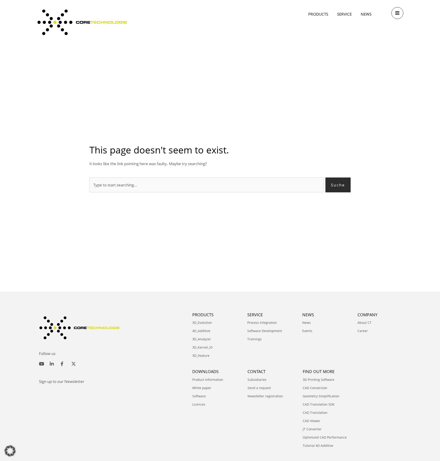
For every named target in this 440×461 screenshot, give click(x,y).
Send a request (259, 388)
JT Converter (312, 429)
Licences (198, 404)
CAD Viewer (311, 421)
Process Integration (262, 322)
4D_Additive (201, 331)
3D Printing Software (318, 379)
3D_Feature (200, 355)
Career (363, 331)
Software (199, 396)
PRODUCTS (203, 314)
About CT (364, 322)
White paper (201, 388)
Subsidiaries (257, 379)
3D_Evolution (202, 322)
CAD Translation (315, 412)
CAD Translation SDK (319, 404)
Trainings (254, 339)
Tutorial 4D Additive (318, 445)
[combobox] (206, 184)
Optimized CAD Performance (325, 437)
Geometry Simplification (321, 396)
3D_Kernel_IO (202, 347)
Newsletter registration (265, 396)
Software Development (264, 331)
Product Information (207, 379)
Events (307, 331)
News (306, 322)
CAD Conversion (315, 388)
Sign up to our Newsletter (61, 381)
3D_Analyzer (201, 339)
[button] (10, 451)
